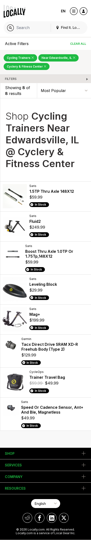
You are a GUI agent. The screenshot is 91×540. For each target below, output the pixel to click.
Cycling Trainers (19, 58)
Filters (11, 79)
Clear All (78, 44)
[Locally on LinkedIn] (52, 518)
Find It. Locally (72, 27)
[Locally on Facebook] (39, 518)
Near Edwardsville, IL (57, 58)
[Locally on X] (64, 518)
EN (63, 11)
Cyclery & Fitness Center (25, 66)
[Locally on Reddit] (27, 518)
